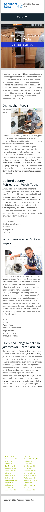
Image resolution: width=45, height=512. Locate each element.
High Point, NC (10, 456)
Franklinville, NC (29, 483)
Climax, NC (27, 468)
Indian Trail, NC (10, 490)
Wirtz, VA (27, 487)
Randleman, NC (29, 466)
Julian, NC (8, 473)
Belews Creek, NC (11, 480)
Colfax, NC (27, 456)
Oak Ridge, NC (10, 466)
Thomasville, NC (10, 468)
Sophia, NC (9, 464)
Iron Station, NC (29, 490)
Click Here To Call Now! (22, 44)
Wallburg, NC (28, 461)
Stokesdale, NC (10, 476)
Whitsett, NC (9, 483)
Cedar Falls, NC (10, 471)
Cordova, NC (9, 487)
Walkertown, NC (29, 478)
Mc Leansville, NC (30, 473)
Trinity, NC (8, 461)
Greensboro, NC (11, 459)
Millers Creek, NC (30, 485)
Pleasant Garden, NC (31, 459)
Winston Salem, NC (30, 476)
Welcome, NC (9, 485)
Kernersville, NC (29, 464)
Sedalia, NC (9, 478)
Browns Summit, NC (31, 480)
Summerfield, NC (30, 471)
